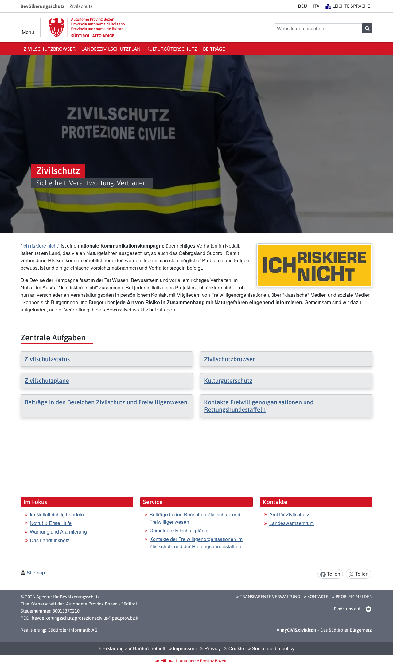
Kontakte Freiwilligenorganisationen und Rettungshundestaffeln (258, 405)
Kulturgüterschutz (171, 49)
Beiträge (214, 49)
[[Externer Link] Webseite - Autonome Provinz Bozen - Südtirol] (86, 27)
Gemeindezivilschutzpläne (178, 530)
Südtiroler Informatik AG (72, 630)
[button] (368, 609)
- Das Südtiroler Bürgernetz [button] (325, 630)
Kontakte (317, 596)
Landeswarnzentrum (291, 523)
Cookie (235, 648)
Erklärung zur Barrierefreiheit (133, 648)
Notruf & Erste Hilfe (51, 523)
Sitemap (36, 572)
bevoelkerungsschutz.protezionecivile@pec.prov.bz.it (85, 618)
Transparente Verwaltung (269, 596)
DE (302, 6)
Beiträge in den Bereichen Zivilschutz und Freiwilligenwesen (106, 401)
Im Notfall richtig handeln (57, 514)
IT (316, 6)
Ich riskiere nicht (40, 245)
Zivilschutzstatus (47, 358)
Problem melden (353, 596)
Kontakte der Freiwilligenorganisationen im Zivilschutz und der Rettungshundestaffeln (196, 542)
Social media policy (272, 648)
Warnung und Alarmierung (58, 531)
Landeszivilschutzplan (111, 49)
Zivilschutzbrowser (50, 49)
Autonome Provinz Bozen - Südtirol (101, 603)
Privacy (212, 648)
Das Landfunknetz (49, 540)
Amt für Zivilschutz (289, 514)
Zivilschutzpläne (47, 380)
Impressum (184, 648)
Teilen (333, 573)
